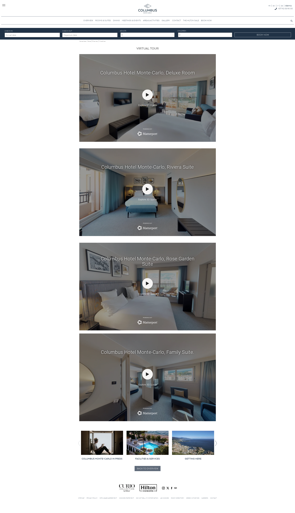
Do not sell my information (147, 498)
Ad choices (164, 498)
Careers (204, 498)
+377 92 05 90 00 (285, 8)
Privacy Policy (92, 498)
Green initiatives (192, 498)
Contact (213, 498)
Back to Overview (147, 468)
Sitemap (81, 498)
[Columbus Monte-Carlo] (147, 8)
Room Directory (177, 498)
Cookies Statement (126, 498)
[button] (216, 443)
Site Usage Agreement (108, 498)
